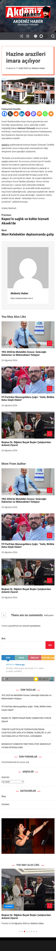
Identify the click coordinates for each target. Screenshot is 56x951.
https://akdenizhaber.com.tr (21, 298)
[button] (6, 903)
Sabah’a (5, 145)
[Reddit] (16, 113)
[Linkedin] (21, 113)
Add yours (48, 615)
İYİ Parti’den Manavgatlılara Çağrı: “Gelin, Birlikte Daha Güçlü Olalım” (27, 545)
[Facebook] (4, 113)
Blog (3, 796)
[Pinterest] (27, 113)
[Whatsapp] (45, 113)
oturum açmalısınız (31, 626)
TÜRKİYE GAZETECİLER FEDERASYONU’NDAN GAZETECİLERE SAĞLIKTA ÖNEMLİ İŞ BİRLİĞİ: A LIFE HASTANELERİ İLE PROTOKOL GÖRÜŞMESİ (26, 732)
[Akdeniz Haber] (28, 267)
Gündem (5, 804)
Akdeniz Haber (28, 21)
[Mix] (39, 113)
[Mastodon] (33, 113)
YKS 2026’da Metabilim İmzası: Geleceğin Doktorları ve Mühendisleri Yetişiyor (23, 353)
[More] (51, 113)
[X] (10, 113)
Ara (3, 638)
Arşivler (5, 777)
